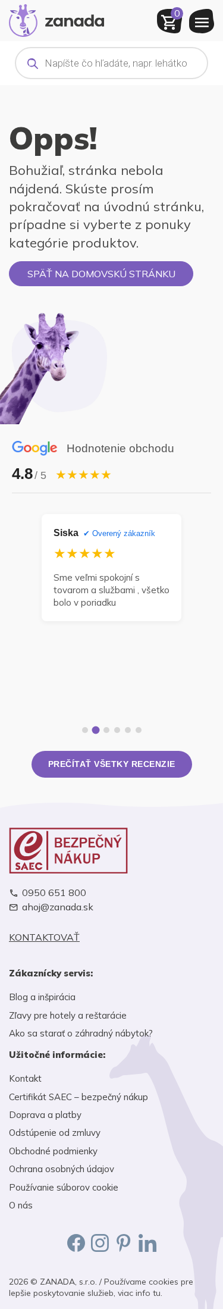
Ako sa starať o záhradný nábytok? (81, 1033)
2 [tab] (95, 730)
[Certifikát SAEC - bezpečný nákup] (111, 850)
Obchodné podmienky (53, 1151)
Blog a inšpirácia (42, 997)
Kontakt (25, 1078)
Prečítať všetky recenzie (111, 764)
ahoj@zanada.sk (57, 907)
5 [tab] (128, 730)
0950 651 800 (54, 892)
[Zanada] (56, 19)
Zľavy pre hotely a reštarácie (68, 1015)
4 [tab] (117, 730)
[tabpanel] (111, 567)
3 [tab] (106, 730)
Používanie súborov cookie (63, 1187)
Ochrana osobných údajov (61, 1169)
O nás (21, 1205)
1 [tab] (85, 730)
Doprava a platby (45, 1114)
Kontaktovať (44, 937)
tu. (157, 1293)
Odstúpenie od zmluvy (54, 1132)
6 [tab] (139, 730)
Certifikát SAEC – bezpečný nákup (78, 1097)
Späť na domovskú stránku (101, 274)
